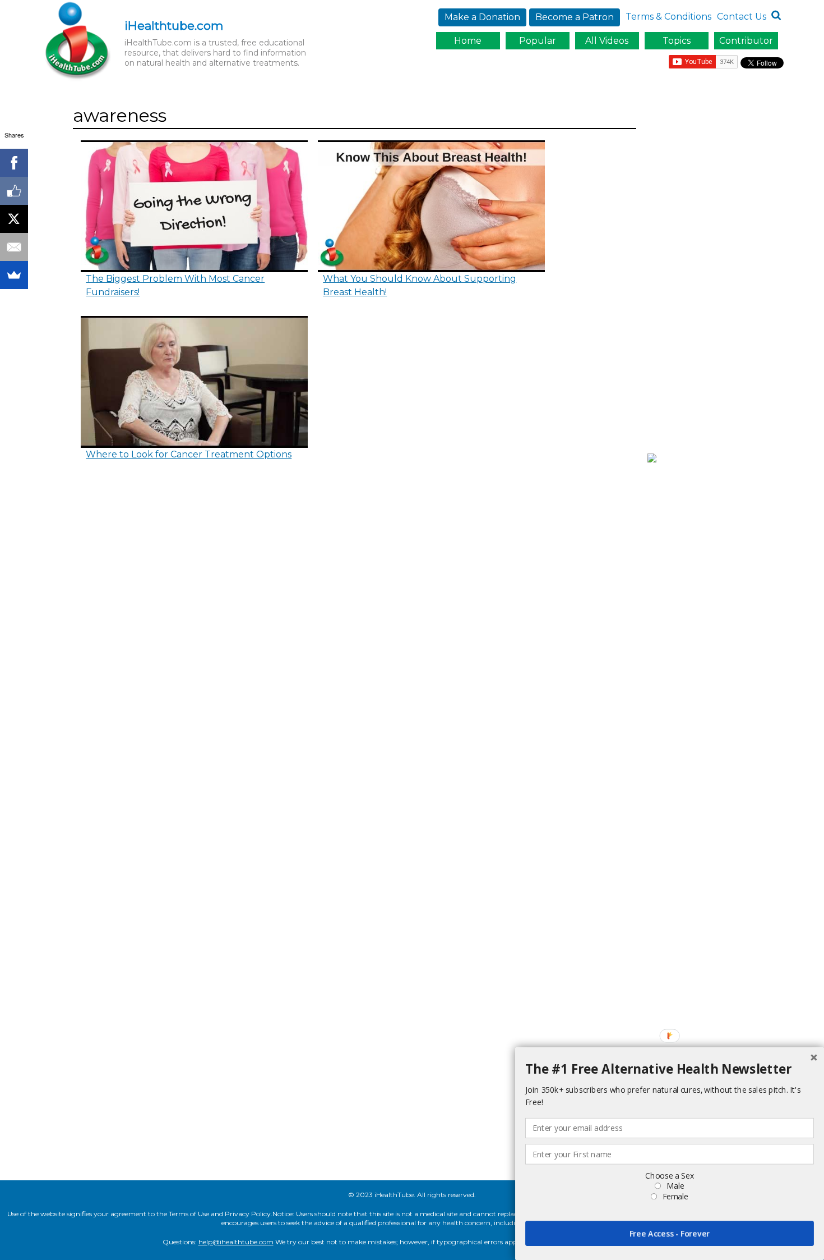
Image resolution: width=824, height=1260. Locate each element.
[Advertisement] (718, 271)
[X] (14, 219)
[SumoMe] (14, 275)
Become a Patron (574, 17)
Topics (677, 40)
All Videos (606, 40)
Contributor (746, 40)
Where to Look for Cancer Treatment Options (188, 454)
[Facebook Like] (14, 191)
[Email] (14, 247)
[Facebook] (14, 163)
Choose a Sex (669, 1175)
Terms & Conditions (668, 16)
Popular (537, 40)
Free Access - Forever (669, 1233)
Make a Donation (482, 17)
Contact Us (741, 16)
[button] (669, 1069)
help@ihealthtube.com (236, 1242)
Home (468, 40)
